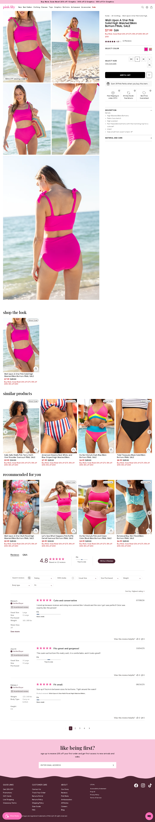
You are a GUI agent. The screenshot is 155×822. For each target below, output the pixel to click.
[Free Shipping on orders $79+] (119, 90)
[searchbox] (19, 578)
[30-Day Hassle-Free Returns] (135, 90)
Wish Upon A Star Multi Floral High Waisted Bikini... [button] (67, 693)
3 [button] (79, 728)
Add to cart (125, 75)
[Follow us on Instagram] (143, 785)
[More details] (35, 368)
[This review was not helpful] (142, 639)
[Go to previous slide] (5, 432)
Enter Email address (51, 765)
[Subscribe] (113, 765)
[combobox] (43, 578)
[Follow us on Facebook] (136, 785)
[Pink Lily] (9, 7)
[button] (65, 728)
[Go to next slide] (149, 432)
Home (107, 16)
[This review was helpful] (137, 639)
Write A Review (106, 561)
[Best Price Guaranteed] (150, 90)
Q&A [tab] (25, 554)
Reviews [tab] (15, 554)
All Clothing (116, 16)
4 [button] (84, 728)
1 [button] (70, 728)
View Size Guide (110, 63)
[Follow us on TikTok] (150, 785)
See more (15, 631)
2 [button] (75, 728)
